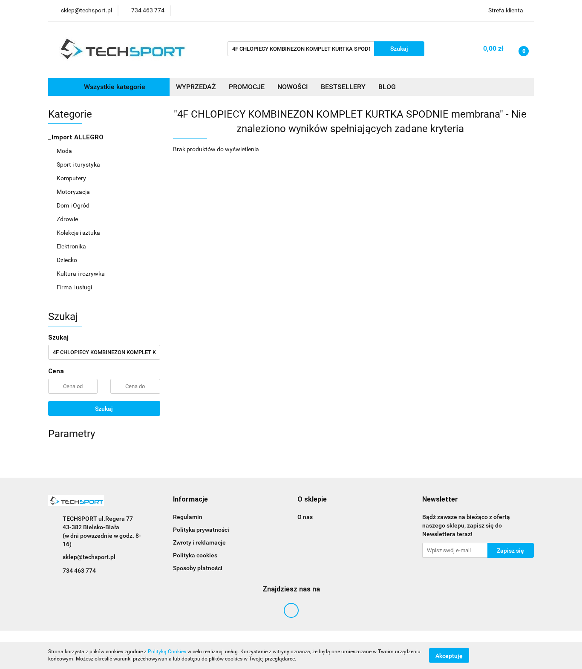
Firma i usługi (75, 287)
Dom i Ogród (74, 205)
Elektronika (72, 246)
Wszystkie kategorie (113, 87)
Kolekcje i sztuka (79, 232)
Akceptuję (449, 655)
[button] (190, 499)
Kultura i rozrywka (81, 273)
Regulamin (187, 516)
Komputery (72, 178)
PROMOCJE (247, 87)
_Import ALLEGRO (76, 137)
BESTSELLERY (343, 87)
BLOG (387, 87)
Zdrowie (68, 219)
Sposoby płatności (197, 568)
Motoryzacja (74, 191)
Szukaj (104, 408)
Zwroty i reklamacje (199, 542)
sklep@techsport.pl (89, 557)
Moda (65, 150)
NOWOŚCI (292, 87)
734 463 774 (79, 570)
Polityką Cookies (167, 652)
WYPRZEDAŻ (196, 87)
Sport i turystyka (79, 164)
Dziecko (67, 260)
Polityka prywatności (201, 529)
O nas (305, 516)
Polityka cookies (195, 555)
